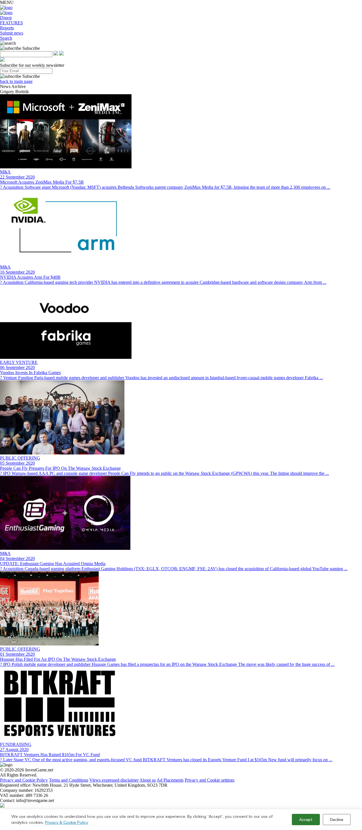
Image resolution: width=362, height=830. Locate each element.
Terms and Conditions (68, 780)
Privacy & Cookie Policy (66, 822)
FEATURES (11, 22)
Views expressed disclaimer (114, 780)
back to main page (16, 81)
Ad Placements (170, 780)
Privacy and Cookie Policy (24, 780)
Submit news (11, 33)
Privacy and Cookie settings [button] (209, 780)
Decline (336, 819)
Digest (6, 17)
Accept (306, 819)
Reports (7, 27)
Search (6, 38)
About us (147, 780)
